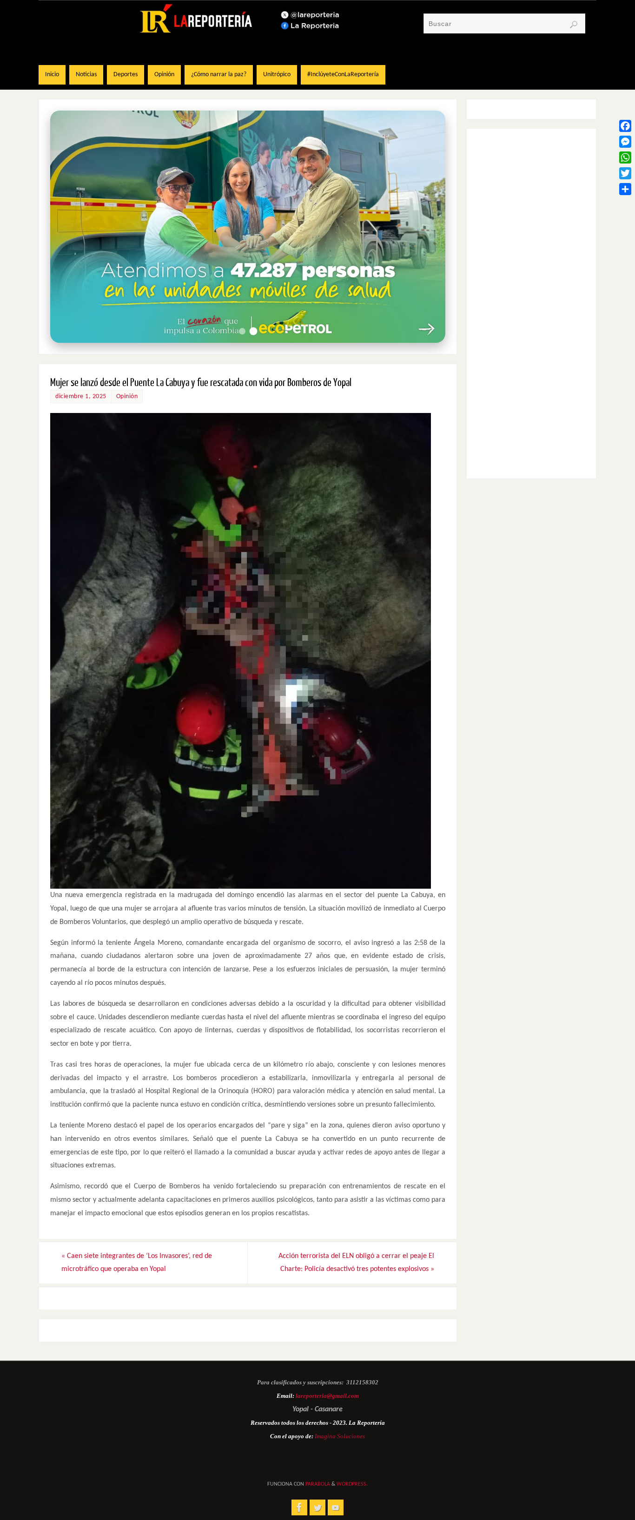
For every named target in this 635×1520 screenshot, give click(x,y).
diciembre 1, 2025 (80, 396)
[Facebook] (625, 126)
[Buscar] (573, 24)
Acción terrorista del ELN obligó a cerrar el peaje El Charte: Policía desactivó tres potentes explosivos (356, 1262)
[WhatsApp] (625, 157)
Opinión (127, 396)
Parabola (317, 1484)
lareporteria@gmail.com (327, 1395)
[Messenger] (625, 142)
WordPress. (352, 1484)
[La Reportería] (299, 1507)
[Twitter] (625, 173)
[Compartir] (625, 189)
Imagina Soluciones (340, 1436)
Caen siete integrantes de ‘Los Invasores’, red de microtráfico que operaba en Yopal (136, 1262)
